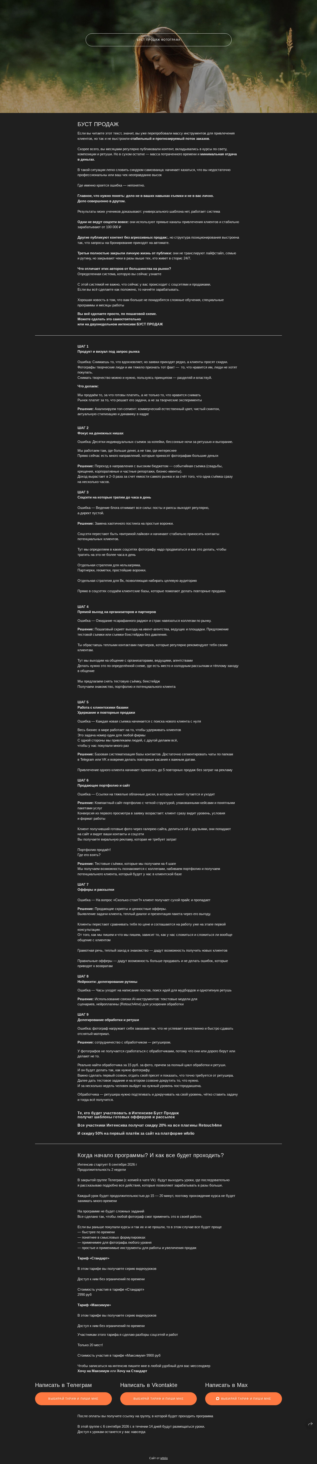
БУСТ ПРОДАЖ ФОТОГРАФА (158, 39)
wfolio (164, 1458)
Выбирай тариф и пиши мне (73, 1398)
